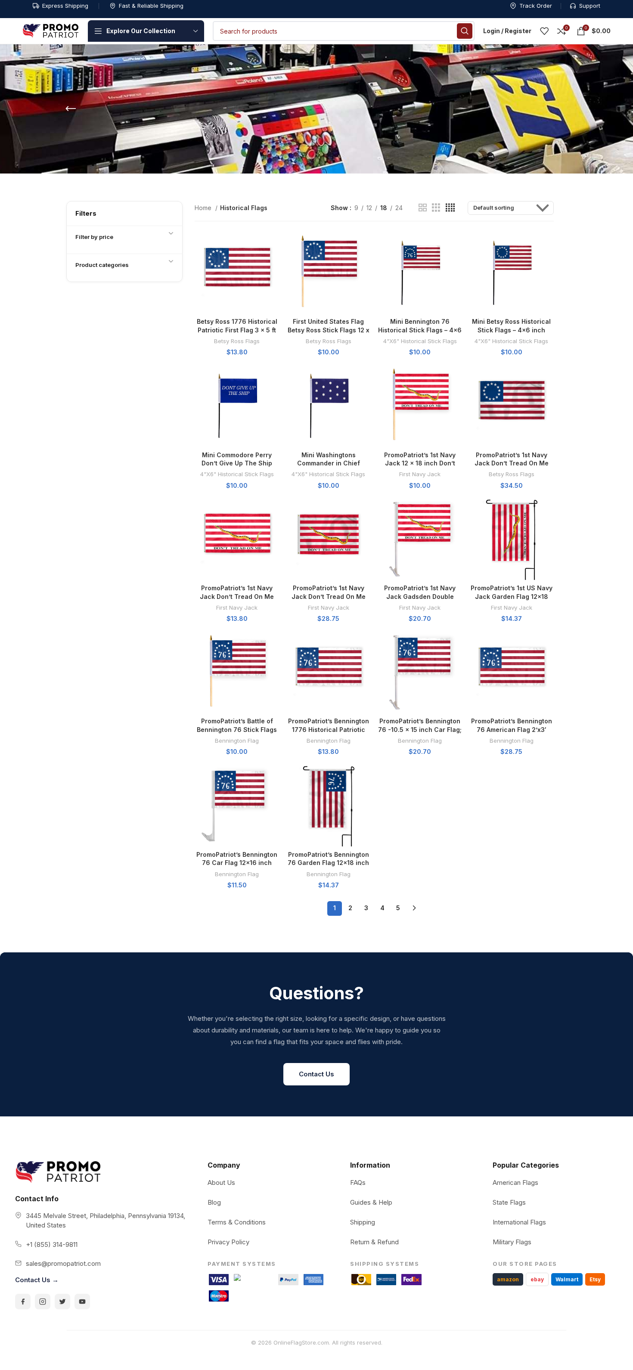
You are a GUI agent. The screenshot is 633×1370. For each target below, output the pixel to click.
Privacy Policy (228, 1242)
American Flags (515, 1182)
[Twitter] (62, 1301)
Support (589, 5)
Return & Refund (374, 1242)
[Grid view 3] (436, 207)
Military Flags (512, 1242)
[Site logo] (50, 30)
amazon (508, 1279)
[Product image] (237, 271)
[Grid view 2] (423, 207)
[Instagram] (42, 1301)
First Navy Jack (420, 474)
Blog (214, 1202)
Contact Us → (37, 1280)
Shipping (362, 1222)
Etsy (595, 1279)
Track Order (535, 5)
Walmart (566, 1279)
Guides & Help (371, 1202)
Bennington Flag (237, 740)
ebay (537, 1279)
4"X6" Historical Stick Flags (420, 341)
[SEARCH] (464, 31)
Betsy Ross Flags (237, 341)
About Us (221, 1182)
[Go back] (70, 109)
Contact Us (316, 1074)
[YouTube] (82, 1301)
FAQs (358, 1182)
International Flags (519, 1222)
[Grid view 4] (450, 207)
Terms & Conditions (237, 1222)
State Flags (509, 1202)
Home (204, 207)
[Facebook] (23, 1301)
